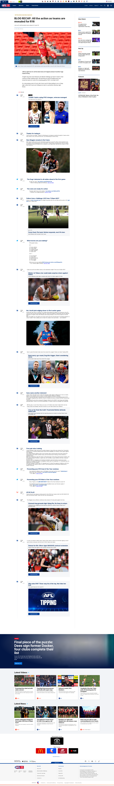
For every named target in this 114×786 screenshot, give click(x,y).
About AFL (39, 768)
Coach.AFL (60, 770)
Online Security (78, 782)
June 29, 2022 (47, 263)
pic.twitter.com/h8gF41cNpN (40, 485)
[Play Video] (48, 217)
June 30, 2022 (50, 182)
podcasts (84, 92)
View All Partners (56, 756)
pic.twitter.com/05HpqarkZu (55, 262)
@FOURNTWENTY (43, 481)
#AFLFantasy (45, 262)
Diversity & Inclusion (41, 775)
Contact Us (39, 778)
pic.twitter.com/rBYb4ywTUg (45, 181)
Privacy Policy (24, 771)
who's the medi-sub (35, 200)
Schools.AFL (60, 775)
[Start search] (104, 5)
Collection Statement (31, 771)
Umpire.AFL (60, 773)
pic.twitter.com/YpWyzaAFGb (53, 191)
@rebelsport (64, 471)
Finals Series (35, 5)
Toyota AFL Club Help (41, 773)
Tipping (95, 5)
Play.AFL (60, 768)
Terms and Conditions (51, 782)
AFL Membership (61, 778)
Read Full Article (33, 126)
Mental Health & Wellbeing (42, 770)
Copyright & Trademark (69, 782)
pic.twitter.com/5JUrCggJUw (49, 472)
